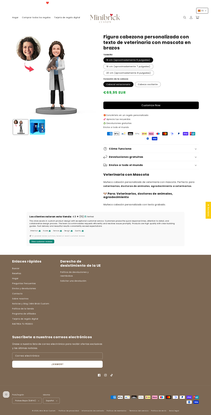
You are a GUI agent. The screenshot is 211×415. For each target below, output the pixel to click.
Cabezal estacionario (118, 84)
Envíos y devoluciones (24, 288)
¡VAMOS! (57, 364)
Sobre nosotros (20, 298)
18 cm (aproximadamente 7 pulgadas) (128, 66)
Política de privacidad (69, 411)
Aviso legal (174, 411)
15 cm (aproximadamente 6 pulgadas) (128, 60)
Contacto (17, 293)
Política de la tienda (23, 308)
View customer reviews (41, 241)
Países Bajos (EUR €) (25, 400)
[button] (185, 17)
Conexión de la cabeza (115, 79)
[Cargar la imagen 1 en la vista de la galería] (20, 127)
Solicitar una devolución (73, 280)
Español (50, 400)
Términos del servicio (139, 411)
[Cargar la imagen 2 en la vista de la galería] (37, 127)
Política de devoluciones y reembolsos (74, 274)
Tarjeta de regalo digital (25, 318)
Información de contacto (93, 411)
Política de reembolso (116, 411)
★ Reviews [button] (208, 210)
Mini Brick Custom (47, 411)
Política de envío (158, 411)
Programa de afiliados (24, 313)
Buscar (16, 268)
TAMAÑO (108, 54)
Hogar (15, 278)
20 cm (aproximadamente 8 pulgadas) (128, 73)
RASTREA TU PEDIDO (22, 323)
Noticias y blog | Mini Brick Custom (30, 303)
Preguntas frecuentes (24, 283)
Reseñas (16, 273)
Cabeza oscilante (148, 84)
